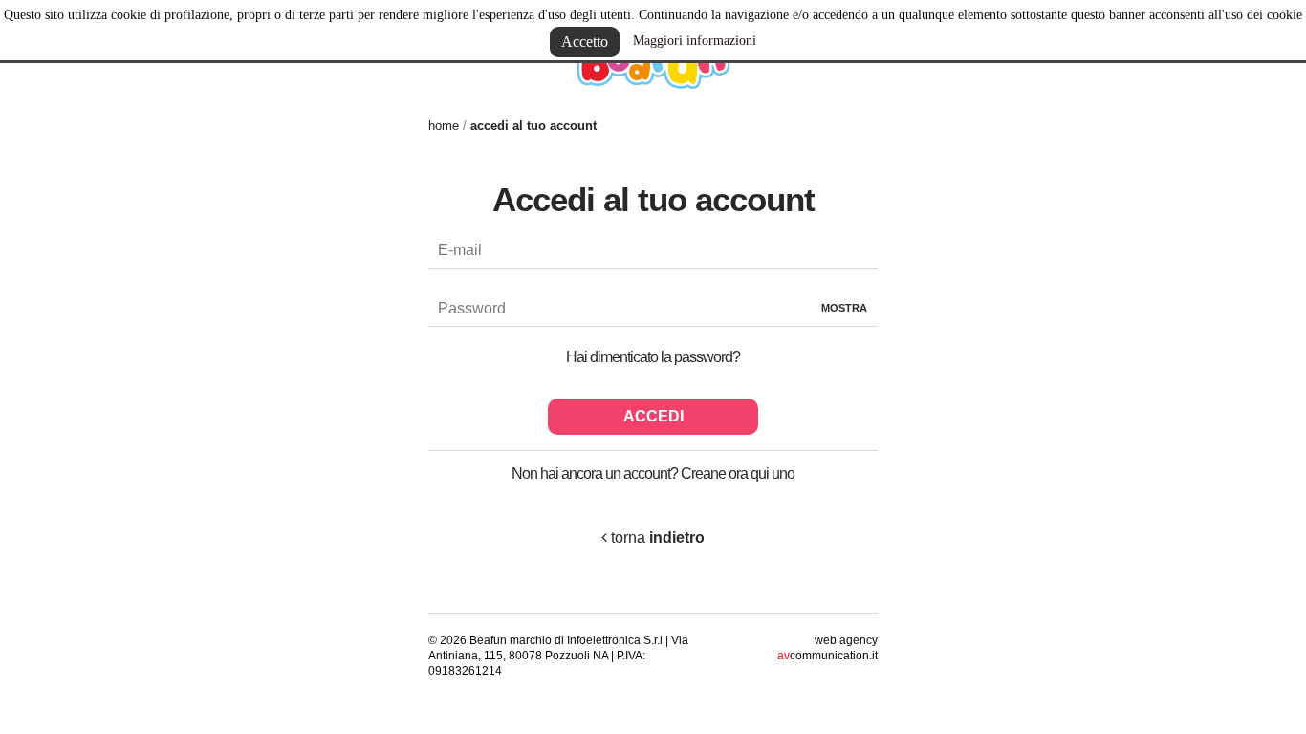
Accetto (584, 41)
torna (656, 537)
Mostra (844, 307)
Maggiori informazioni (694, 40)
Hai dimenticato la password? (653, 357)
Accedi (653, 416)
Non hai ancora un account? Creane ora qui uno (653, 473)
